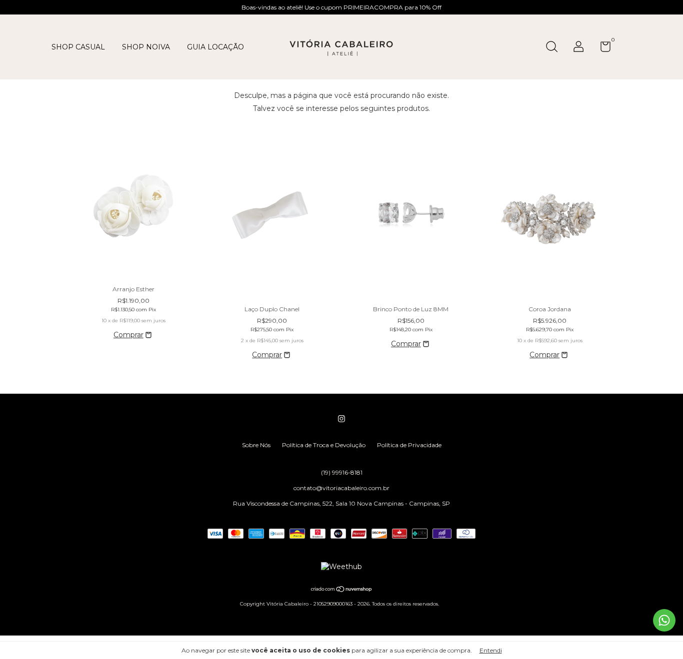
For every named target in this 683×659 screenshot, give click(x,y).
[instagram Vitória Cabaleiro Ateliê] (342, 419)
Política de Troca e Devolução (324, 445)
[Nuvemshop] (341, 590)
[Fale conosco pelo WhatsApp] (664, 620)
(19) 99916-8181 (341, 472)
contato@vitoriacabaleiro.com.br (342, 488)
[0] (602, 48)
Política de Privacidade (409, 445)
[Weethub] (341, 566)
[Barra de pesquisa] (555, 47)
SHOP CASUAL (78, 46)
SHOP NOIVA (146, 46)
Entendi (491, 650)
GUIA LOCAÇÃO (215, 46)
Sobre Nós (256, 445)
